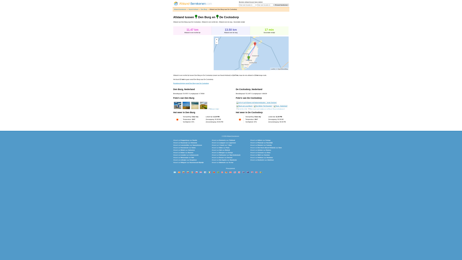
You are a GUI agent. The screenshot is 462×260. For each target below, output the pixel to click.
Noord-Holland (193, 9)
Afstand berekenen (180, 9)
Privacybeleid (230, 168)
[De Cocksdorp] (256, 103)
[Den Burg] (177, 109)
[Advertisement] (193, 53)
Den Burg (204, 9)
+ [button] (216, 39)
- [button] (216, 42)
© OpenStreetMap (282, 69)
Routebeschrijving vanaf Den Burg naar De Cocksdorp (191, 83)
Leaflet (273, 69)
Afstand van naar (185, 140)
